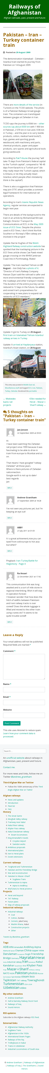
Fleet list (11, 806)
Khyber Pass (34, 965)
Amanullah (18, 947)
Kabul (39, 961)
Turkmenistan (13, 983)
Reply (10, 488)
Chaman (19, 950)
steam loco (28, 976)
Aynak (13, 951)
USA (26, 984)
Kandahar (8, 965)
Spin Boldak (16, 977)
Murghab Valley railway (17, 819)
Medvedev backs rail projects (9, 401)
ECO (30, 388)
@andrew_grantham (21, 776)
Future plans (13, 901)
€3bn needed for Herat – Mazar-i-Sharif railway (38, 401)
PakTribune (22, 158)
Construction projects (20, 927)
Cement (14, 921)
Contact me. (9, 767)
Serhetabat (7, 977)
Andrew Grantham (15, 998)
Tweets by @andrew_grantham (16, 937)
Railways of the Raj (16, 1039)
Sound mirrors (14, 1007)
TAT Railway (13, 898)
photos (32, 973)
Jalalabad (32, 962)
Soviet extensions (15, 856)
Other (13, 930)
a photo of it (32, 268)
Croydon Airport (19, 841)
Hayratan (27, 957)
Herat (40, 957)
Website (7, 709)
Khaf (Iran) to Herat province (20, 888)
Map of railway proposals (18, 905)
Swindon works (19, 844)
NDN (12, 973)
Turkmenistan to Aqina (17, 882)
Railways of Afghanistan (24, 9)
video (23, 987)
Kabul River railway (16, 825)
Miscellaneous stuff (12, 388)
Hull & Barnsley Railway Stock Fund (23, 1001)
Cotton (14, 918)
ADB (5, 947)
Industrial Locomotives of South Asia (23, 1049)
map (4, 970)
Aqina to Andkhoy (20, 885)
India (5, 962)
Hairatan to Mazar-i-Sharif (19, 876)
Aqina (37, 947)
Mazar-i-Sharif (17, 969)
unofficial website (15, 757)
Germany (15, 958)
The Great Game (15, 816)
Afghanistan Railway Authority (20, 1027)
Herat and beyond (15, 895)
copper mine (38, 950)
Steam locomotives (19, 834)
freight (28, 954)
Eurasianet (21, 954)
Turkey (7, 391)
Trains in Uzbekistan (16, 1046)
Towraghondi (35, 980)
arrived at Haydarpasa (24, 344)
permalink (33, 391)
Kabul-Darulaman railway (18, 831)
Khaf (24, 966)
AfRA (11, 947)
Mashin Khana (17, 924)
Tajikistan (9, 980)
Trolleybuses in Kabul (17, 1043)
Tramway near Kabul (16, 822)
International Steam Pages (19, 1036)
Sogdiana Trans (19, 879)
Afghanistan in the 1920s (18, 1033)
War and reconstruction (18, 873)
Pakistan (39, 388)
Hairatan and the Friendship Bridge (22, 870)
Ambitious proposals (16, 847)
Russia (40, 973)
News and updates (16, 799)
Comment (9, 651)
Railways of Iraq (14, 1004)
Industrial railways (15, 911)
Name (7, 684)
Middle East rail (29, 385)
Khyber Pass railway (16, 828)
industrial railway (14, 962)
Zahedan (14, 391)
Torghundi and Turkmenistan (20, 866)
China (27, 950)
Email (7, 697)
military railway (34, 970)
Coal (13, 915)
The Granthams (29, 1065)
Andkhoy (29, 947)
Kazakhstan (18, 966)
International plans (16, 850)
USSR (30, 984)
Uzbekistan (11, 987)
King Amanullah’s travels (18, 838)
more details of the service (26, 104)
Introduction (13, 803)
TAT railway (22, 980)
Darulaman (10, 954)
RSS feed (35, 1017)
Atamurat (6, 950)
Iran (33, 388)
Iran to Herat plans (16, 853)
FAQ (9, 809)
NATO (6, 973)
